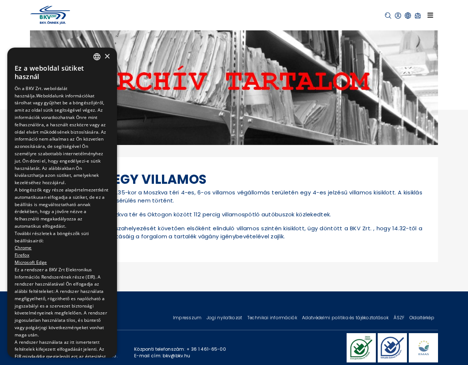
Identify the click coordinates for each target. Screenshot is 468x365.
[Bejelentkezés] (398, 16)
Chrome (23, 248)
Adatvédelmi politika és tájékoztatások (346, 317)
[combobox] (97, 56)
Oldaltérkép (422, 317)
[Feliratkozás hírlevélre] (418, 16)
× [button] (107, 56)
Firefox (22, 255)
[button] (388, 16)
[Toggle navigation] (430, 15)
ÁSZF (399, 317)
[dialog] (62, 203)
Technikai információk (272, 317)
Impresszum (188, 317)
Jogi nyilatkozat (225, 317)
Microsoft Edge (31, 262)
